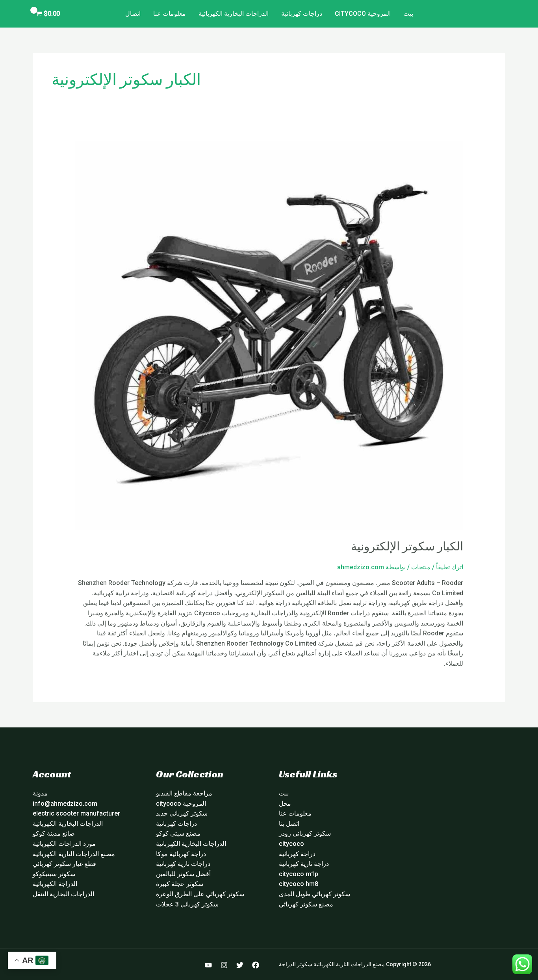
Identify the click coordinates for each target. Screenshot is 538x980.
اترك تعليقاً (449, 567)
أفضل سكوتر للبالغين (183, 874)
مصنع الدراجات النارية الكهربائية (74, 854)
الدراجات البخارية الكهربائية (234, 13)
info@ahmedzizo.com (65, 803)
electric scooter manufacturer (76, 813)
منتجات (420, 567)
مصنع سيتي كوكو (178, 833)
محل (285, 803)
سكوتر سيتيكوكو (54, 874)
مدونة (40, 793)
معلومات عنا (169, 13)
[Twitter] (239, 965)
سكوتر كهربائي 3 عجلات (187, 904)
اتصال (133, 13)
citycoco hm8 (298, 884)
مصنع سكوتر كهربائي (306, 904)
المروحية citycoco (363, 13)
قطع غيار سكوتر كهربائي (64, 863)
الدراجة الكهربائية (55, 884)
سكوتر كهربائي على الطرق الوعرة (200, 894)
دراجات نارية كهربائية (183, 863)
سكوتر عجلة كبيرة (179, 884)
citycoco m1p (298, 874)
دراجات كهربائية (301, 13)
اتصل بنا (289, 823)
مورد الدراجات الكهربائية (64, 843)
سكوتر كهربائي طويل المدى (314, 894)
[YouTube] (208, 965)
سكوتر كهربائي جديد (182, 813)
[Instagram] (224, 965)
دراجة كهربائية (297, 854)
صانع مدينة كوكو (54, 833)
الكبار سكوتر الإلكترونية (407, 546)
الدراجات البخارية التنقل (63, 894)
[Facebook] (255, 965)
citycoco (291, 843)
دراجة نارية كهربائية (304, 863)
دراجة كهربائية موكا (181, 854)
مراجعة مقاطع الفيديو (184, 793)
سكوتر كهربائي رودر (305, 833)
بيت (408, 13)
